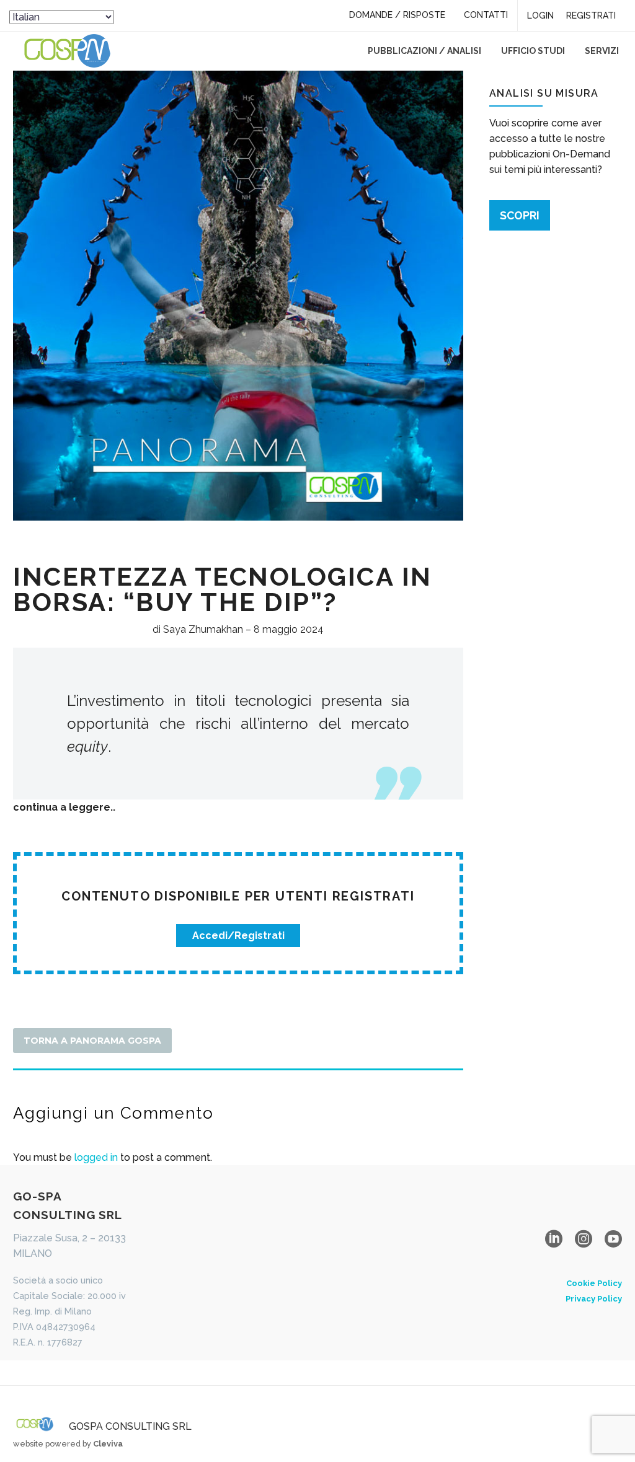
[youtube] (613, 1239)
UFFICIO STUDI (533, 51)
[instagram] (583, 1239)
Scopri (520, 215)
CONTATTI (486, 15)
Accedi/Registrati (238, 935)
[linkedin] (553, 1239)
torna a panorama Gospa (92, 1040)
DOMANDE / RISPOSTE (397, 15)
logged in (96, 1157)
